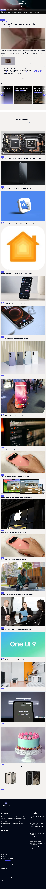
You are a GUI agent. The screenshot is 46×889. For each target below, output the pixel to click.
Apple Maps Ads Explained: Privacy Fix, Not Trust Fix (13, 532)
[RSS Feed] (9, 830)
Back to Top (4, 868)
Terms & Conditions (5, 852)
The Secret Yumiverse (34, 12)
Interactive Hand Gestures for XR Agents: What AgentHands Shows (17, 594)
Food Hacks (20, 12)
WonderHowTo (3, 9)
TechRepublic (20, 877)
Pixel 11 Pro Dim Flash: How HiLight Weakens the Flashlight (15, 476)
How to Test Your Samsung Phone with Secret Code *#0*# (36, 837)
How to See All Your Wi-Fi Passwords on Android (37, 817)
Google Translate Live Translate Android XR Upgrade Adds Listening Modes (19, 223)
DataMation (32, 877)
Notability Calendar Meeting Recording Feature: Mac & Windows (16, 629)
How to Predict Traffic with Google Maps (36, 830)
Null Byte (20, 9)
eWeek (26, 877)
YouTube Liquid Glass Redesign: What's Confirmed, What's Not (16, 449)
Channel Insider (40, 877)
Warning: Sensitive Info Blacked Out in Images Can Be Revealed (37, 847)
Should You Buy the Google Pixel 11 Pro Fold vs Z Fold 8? (14, 791)
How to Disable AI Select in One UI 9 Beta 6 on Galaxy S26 (14, 659)
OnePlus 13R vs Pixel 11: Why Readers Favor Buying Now (14, 415)
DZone (3, 880)
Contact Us (3, 856)
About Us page (10, 826)
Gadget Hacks (9, 9)
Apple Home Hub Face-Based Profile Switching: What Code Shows (16, 497)
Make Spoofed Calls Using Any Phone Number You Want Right (37, 844)
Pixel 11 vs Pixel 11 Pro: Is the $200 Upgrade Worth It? (13, 559)
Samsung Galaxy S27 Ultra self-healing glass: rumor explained (16, 188)
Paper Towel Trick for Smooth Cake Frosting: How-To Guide (15, 766)
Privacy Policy (4, 854)
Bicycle (23, 6)
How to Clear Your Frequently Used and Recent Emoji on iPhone (37, 840)
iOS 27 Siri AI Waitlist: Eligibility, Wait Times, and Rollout (14, 338)
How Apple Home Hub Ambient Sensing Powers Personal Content (16, 273)
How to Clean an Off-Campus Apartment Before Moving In (15, 690)
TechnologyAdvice (11, 877)
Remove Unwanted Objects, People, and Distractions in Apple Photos (37, 820)
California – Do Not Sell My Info (7, 858)
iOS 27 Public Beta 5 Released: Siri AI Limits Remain (13, 725)
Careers (5, 860)
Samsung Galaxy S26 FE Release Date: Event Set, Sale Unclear (15, 377)
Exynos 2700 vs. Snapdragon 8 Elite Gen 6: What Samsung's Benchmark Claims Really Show (22, 158)
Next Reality (15, 9)
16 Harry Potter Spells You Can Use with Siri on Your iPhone (36, 827)
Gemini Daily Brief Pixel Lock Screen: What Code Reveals (14, 303)
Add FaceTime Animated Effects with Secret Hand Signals (37, 834)
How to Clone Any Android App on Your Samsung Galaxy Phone (36, 824)
